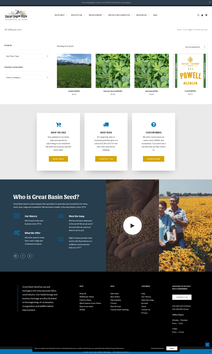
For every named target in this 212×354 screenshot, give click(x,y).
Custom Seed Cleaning (119, 309)
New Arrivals (115, 306)
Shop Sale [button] (58, 159)
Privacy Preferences (157, 348)
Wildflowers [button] (95, 15)
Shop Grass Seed (86, 306)
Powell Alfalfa (190, 91)
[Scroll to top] (207, 344)
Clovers (113, 303)
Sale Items (114, 293)
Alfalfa (82, 309)
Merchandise (115, 300)
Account (144, 303)
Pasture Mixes (85, 300)
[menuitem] (61, 15)
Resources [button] (141, 15)
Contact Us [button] (106, 159)
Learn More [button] (153, 159)
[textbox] (27, 56)
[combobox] (27, 56)
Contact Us (145, 309)
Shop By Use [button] (76, 15)
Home (179, 30)
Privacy (144, 313)
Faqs (143, 293)
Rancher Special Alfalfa (113, 91)
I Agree (172, 348)
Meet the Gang (147, 300)
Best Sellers (115, 297)
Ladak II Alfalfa (74, 91)
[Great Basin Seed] (16, 15)
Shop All (83, 293)
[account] (202, 15)
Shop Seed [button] (59, 15)
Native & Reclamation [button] (119, 15)
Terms (143, 306)
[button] (198, 15)
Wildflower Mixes (87, 297)
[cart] (206, 15)
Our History (146, 297)
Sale (155, 15)
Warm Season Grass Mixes (90, 303)
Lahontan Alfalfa (151, 91)
